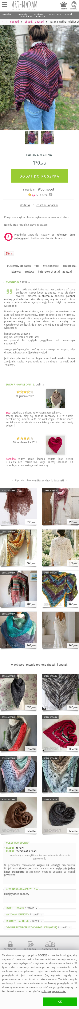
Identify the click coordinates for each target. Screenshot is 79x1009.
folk (37, 265)
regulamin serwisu (30, 951)
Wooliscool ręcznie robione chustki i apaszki (39, 664)
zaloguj (73, 9)
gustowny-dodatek (19, 265)
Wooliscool (46, 189)
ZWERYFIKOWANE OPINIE (25, 384)
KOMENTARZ (18, 281)
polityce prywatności (53, 991)
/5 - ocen (40, 195)
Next (72, 74)
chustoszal (69, 265)
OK (60, 1001)
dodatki (25, 205)
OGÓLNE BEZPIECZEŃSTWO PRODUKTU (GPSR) (38, 927)
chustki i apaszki (47, 205)
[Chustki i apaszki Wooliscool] (56, 407)
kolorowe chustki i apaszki (55, 271)
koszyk (64, 9)
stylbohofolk (51, 265)
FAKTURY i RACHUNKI (24, 921)
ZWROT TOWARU (22, 908)
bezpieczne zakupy (10, 951)
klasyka (16, 271)
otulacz (29, 271)
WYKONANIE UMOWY (24, 914)
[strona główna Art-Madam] (25, 5)
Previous (7, 74)
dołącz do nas (50, 949)
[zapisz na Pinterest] (9, 253)
